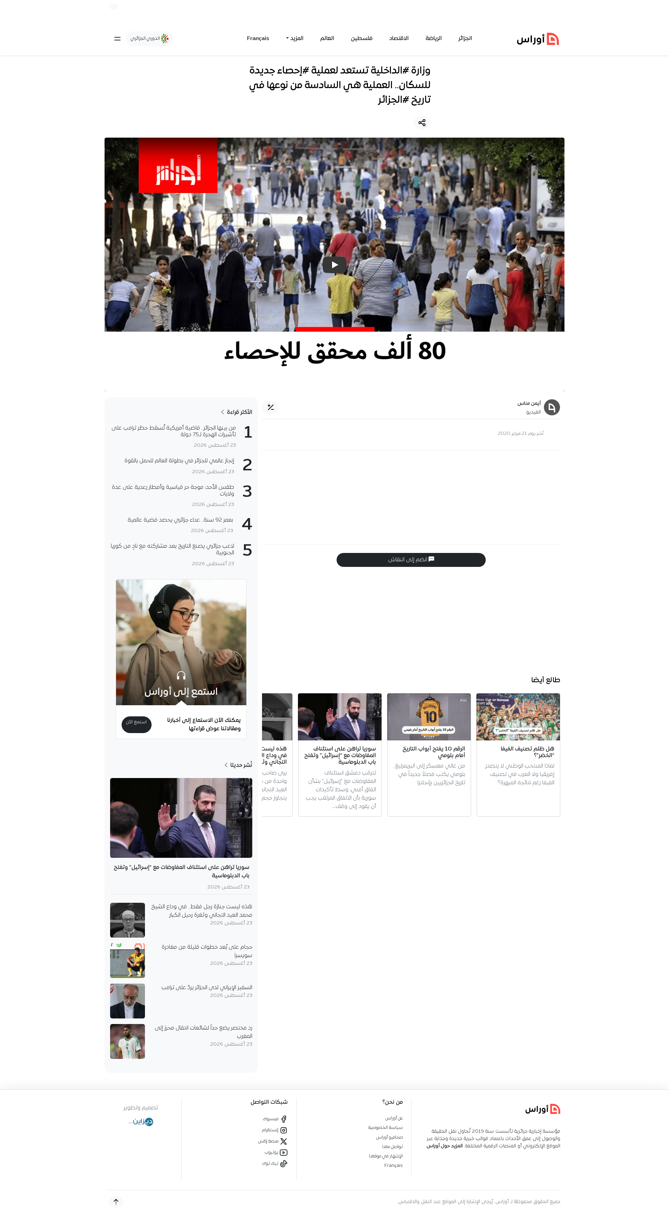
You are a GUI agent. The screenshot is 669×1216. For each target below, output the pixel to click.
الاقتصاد (399, 38)
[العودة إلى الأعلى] (116, 1202)
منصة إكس (268, 1141)
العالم (327, 38)
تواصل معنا (392, 1146)
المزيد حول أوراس (444, 1146)
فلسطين (361, 38)
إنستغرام (270, 1130)
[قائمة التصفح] (117, 38)
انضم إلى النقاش (408, 559)
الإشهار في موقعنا (386, 1156)
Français (258, 38)
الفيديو (533, 412)
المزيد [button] (296, 38)
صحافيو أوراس (389, 1137)
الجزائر (465, 38)
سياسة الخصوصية (385, 1127)
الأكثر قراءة (238, 412)
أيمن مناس (529, 404)
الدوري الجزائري (146, 38)
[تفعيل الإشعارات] (113, 6)
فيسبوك (271, 1119)
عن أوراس (394, 1118)
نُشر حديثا (240, 765)
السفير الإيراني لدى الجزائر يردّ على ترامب (206, 987)
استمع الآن (136, 722)
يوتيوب (272, 1152)
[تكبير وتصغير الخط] (270, 407)
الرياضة (433, 38)
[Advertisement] (411, 497)
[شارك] (422, 122)
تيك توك (270, 1163)
